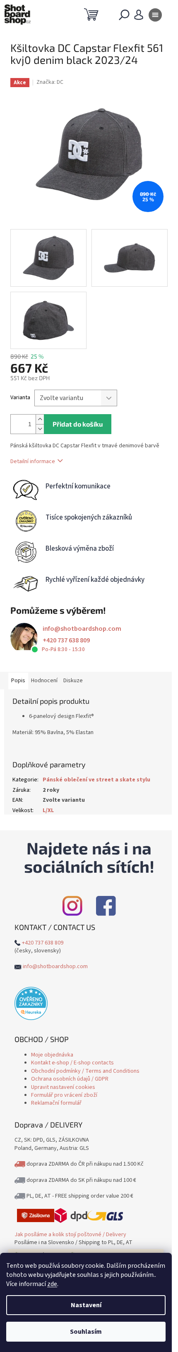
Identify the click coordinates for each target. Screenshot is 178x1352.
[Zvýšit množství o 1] (40, 419)
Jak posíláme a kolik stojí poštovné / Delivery (70, 1234)
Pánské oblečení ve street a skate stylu (96, 780)
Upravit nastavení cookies (63, 1087)
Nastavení (86, 1305)
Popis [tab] (18, 680)
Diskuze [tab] (73, 680)
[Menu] (155, 16)
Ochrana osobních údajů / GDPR (69, 1079)
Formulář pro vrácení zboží (64, 1095)
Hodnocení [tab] (44, 680)
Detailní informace (32, 461)
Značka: (49, 82)
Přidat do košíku (78, 424)
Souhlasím (86, 1331)
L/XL (48, 810)
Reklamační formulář (56, 1103)
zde (52, 1284)
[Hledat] (124, 16)
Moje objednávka (52, 1055)
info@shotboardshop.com (82, 628)
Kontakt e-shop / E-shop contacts (72, 1063)
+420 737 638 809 (66, 640)
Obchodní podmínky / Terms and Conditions (85, 1071)
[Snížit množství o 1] (40, 429)
